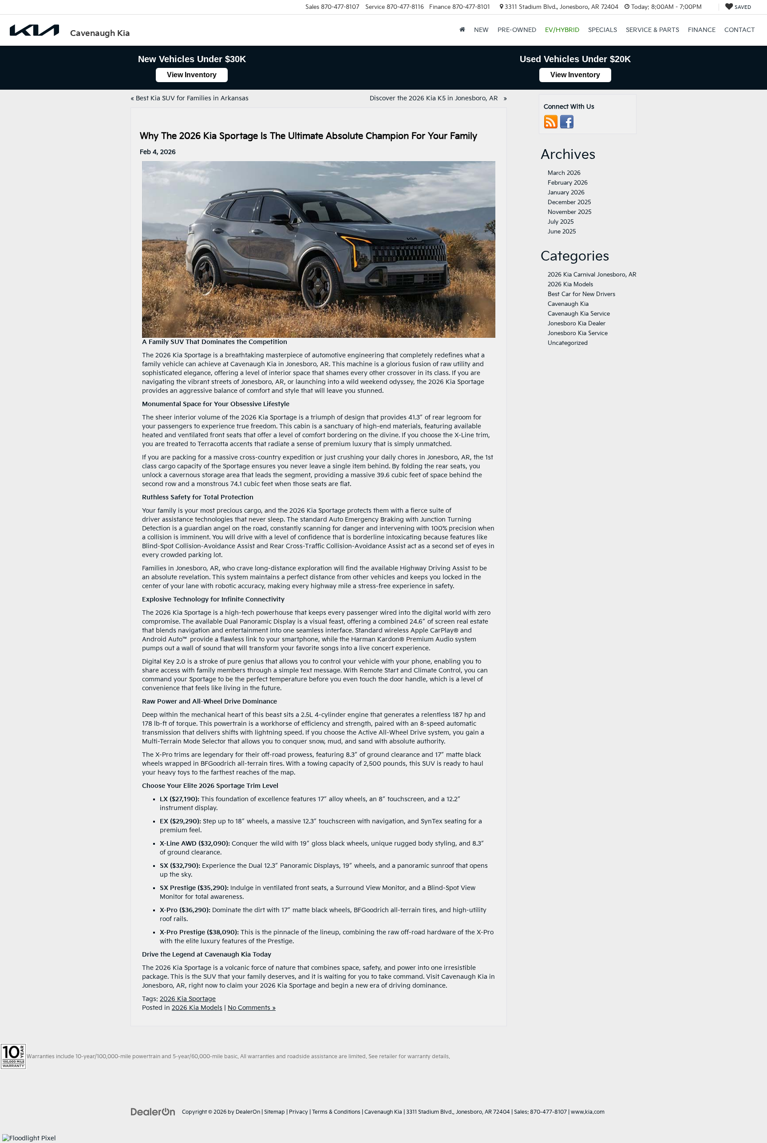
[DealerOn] (153, 1111)
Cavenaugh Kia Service (579, 313)
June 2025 (562, 231)
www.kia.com (588, 1112)
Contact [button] (739, 30)
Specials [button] (602, 30)
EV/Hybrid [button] (562, 30)
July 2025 (561, 221)
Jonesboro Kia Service (578, 333)
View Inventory (192, 75)
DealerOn (248, 1112)
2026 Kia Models (197, 1008)
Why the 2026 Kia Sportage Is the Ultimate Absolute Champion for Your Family (310, 136)
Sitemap (274, 1112)
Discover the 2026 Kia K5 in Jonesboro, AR (436, 98)
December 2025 (569, 202)
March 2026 (564, 173)
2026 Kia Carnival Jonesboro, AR (592, 274)
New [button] (481, 30)
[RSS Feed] (551, 121)
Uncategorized (568, 343)
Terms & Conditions (336, 1112)
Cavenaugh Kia (568, 304)
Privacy (298, 1112)
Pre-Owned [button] (517, 30)
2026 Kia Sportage (188, 999)
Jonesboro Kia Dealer (576, 323)
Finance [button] (702, 30)
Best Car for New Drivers (581, 294)
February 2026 (568, 182)
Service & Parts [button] (652, 30)
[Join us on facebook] (567, 121)
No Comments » (252, 1008)
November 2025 (570, 212)
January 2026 (566, 192)
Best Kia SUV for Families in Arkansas (193, 98)
